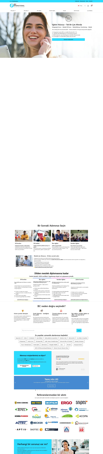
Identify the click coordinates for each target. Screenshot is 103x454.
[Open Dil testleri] (28, 10)
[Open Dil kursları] (15, 10)
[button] (81, 6)
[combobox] (48, 330)
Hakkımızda (77, 1)
